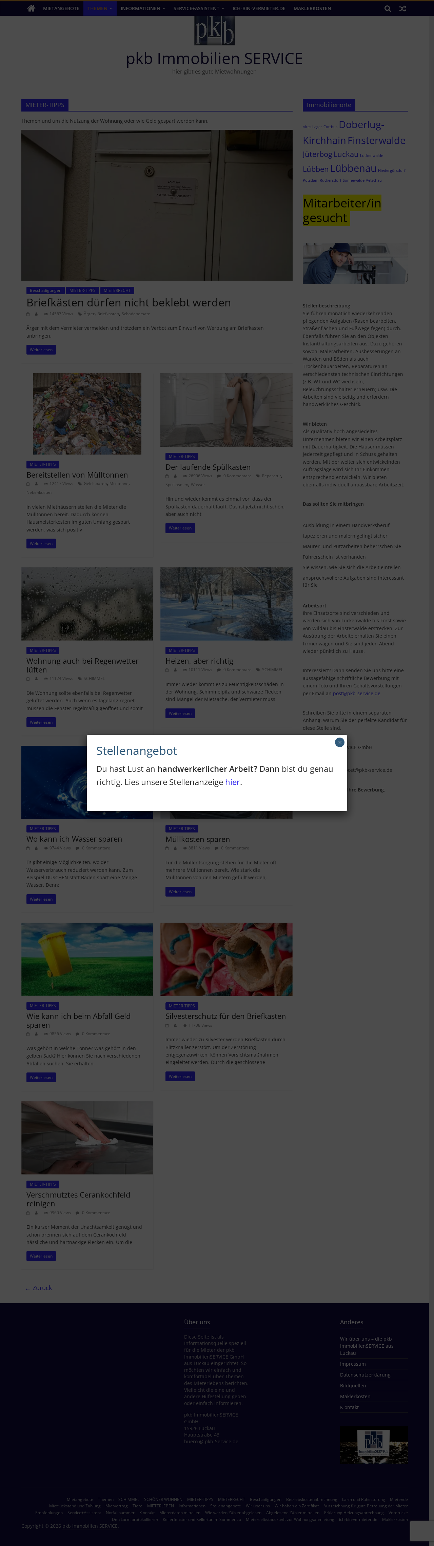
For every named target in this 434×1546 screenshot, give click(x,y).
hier (232, 781)
